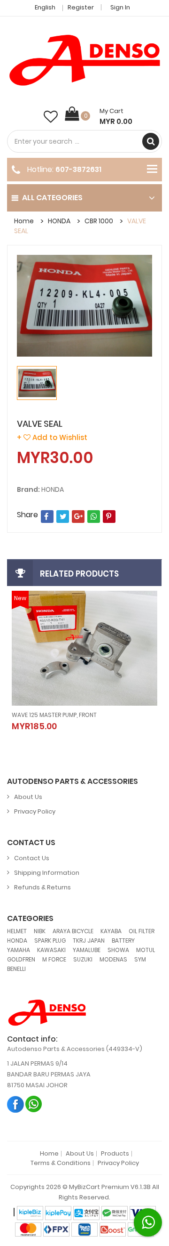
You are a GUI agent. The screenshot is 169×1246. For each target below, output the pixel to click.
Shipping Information (46, 872)
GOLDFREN (21, 959)
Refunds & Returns (42, 887)
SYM (140, 959)
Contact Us (31, 858)
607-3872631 (78, 169)
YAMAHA (18, 950)
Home (24, 221)
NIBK (40, 931)
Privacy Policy (34, 811)
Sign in (120, 7)
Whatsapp (34, 1104)
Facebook (15, 1104)
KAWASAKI (51, 950)
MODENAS (113, 959)
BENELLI (16, 969)
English (46, 7)
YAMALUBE (86, 950)
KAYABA (111, 931)
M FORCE (54, 959)
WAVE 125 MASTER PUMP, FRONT (54, 715)
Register (81, 7)
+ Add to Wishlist (52, 437)
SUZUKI (82, 959)
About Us (28, 796)
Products (115, 1153)
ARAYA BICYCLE (73, 931)
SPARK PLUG (50, 941)
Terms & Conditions (61, 1163)
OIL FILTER (141, 931)
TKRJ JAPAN (89, 941)
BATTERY (123, 941)
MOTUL (145, 950)
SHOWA (118, 950)
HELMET (17, 931)
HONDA (59, 221)
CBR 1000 (98, 221)
